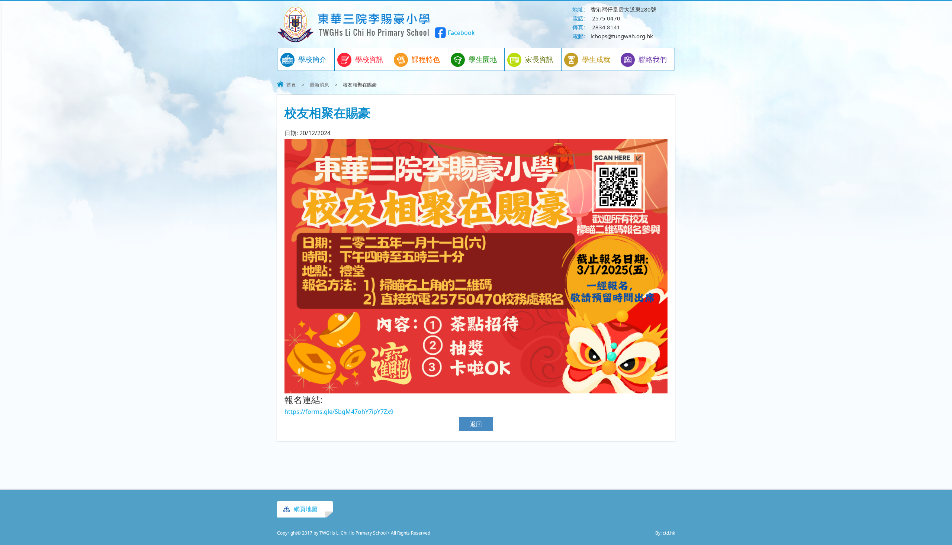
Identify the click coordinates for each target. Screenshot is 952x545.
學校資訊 (369, 59)
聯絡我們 (653, 59)
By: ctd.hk (665, 533)
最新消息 (319, 84)
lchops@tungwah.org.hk (622, 36)
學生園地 (483, 59)
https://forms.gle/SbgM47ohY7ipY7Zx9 (338, 412)
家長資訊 (539, 59)
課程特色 (426, 59)
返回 (476, 424)
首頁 (291, 84)
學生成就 (596, 59)
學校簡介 (312, 59)
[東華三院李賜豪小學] (354, 40)
